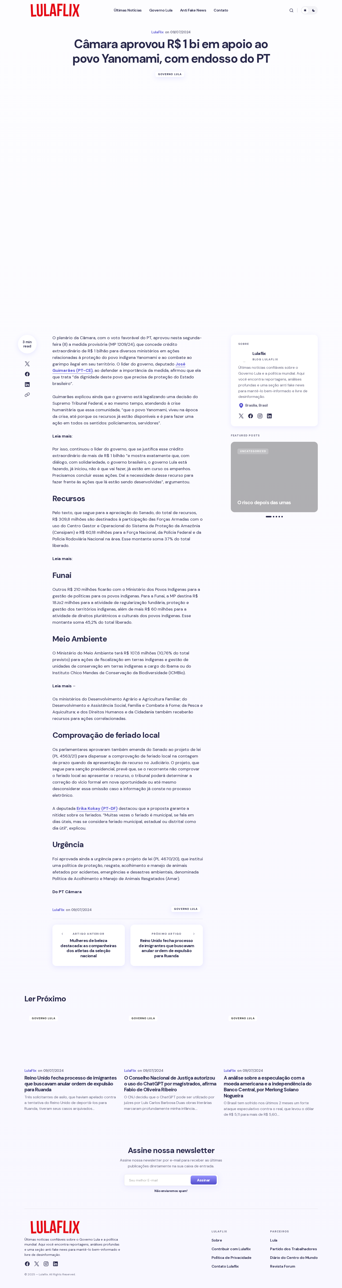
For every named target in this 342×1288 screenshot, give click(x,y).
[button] (291, 10)
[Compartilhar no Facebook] (27, 374)
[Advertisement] (171, 120)
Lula (273, 1240)
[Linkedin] (55, 1264)
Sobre (217, 1240)
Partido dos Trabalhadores (293, 1248)
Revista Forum (282, 1266)
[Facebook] (27, 1264)
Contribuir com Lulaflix (231, 1248)
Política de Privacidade (232, 1257)
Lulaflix (259, 353)
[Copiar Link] (27, 395)
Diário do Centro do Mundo (294, 1257)
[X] (36, 1264)
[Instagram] (46, 1264)
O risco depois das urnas (264, 503)
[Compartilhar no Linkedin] (27, 384)
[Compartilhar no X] (27, 364)
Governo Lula (170, 74)
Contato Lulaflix (225, 1266)
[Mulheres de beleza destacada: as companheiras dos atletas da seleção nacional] (88, 945)
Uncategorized (253, 451)
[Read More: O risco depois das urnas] (274, 477)
